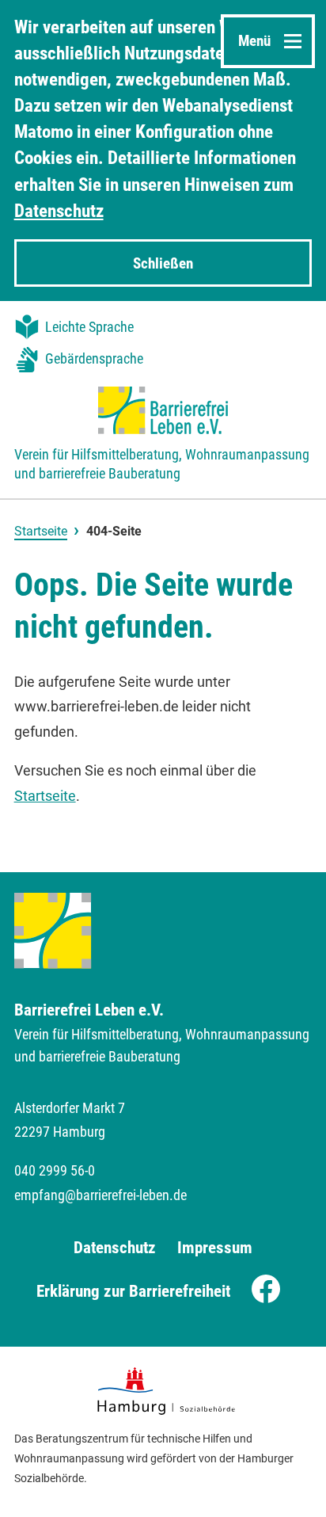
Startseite (40, 531)
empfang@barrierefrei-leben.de (100, 1195)
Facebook (271, 1291)
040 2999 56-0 (54, 1171)
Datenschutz (59, 211)
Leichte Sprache (89, 327)
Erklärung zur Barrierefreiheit (133, 1291)
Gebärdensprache (94, 359)
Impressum (214, 1247)
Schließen (163, 263)
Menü (254, 41)
